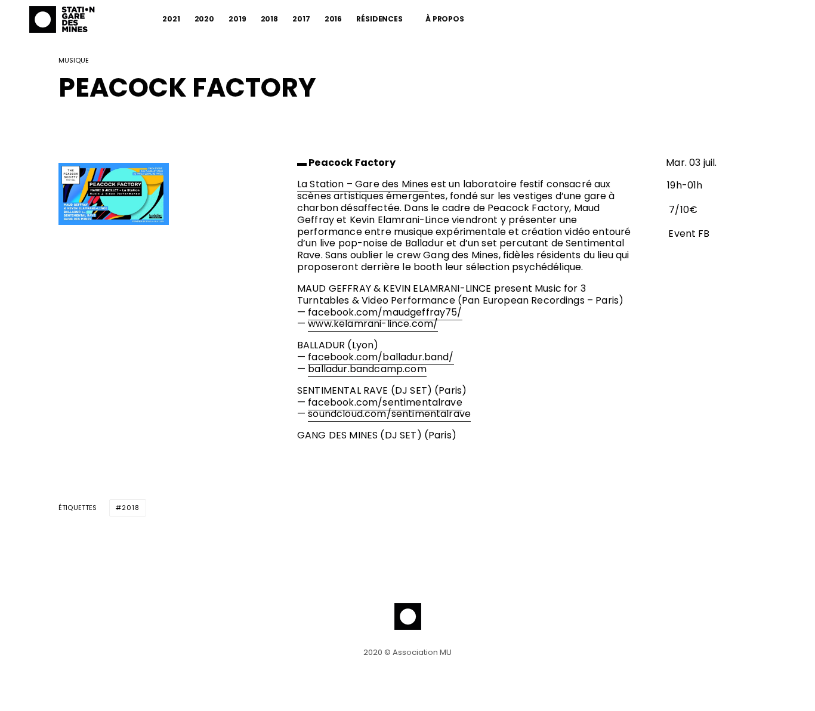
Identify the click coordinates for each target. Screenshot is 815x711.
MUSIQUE (73, 61)
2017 (301, 19)
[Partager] (65, 125)
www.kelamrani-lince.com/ (373, 323)
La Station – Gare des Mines (362, 184)
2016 (333, 19)
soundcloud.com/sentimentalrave (389, 414)
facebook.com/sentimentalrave (385, 402)
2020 (205, 19)
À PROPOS (444, 19)
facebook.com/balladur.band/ (380, 357)
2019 (237, 19)
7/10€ (681, 210)
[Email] (127, 125)
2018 (270, 19)
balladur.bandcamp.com (367, 369)
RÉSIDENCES (379, 19)
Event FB (688, 233)
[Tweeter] (96, 125)
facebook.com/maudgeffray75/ (385, 312)
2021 (171, 19)
